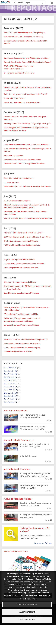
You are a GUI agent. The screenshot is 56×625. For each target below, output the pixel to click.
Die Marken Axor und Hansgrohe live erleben (23, 37)
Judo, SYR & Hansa (28, 456)
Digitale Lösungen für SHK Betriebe (19, 259)
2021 (14, 383)
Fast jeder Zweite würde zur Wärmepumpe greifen (32, 416)
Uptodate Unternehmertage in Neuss (20, 282)
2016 (14, 399)
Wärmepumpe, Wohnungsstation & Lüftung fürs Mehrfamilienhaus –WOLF (36, 476)
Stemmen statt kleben (13, 155)
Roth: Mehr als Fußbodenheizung (18, 178)
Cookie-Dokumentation (28, 599)
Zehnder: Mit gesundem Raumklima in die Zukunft (25, 94)
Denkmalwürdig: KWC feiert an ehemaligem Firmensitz (27, 186)
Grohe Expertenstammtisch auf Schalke (21, 241)
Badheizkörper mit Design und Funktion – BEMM (34, 486)
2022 (14, 380)
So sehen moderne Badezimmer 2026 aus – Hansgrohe (34, 445)
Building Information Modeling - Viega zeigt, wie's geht (27, 123)
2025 (14, 371)
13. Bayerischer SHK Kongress (17, 201)
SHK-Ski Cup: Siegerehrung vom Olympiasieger (24, 33)
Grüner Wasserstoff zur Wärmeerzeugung (22, 348)
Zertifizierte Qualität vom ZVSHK (18, 352)
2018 (14, 393)
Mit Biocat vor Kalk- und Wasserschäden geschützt (26, 339)
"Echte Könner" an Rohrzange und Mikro (21, 314)
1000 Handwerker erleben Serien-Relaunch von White (27, 237)
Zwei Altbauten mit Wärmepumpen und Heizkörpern (26, 145)
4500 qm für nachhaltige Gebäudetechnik (22, 245)
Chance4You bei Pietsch (14, 98)
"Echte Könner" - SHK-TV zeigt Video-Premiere (24, 164)
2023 (14, 377)
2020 (14, 386)
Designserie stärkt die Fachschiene (19, 73)
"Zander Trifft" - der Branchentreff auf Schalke (23, 233)
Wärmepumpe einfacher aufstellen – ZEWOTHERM (36, 515)
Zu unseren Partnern (43, 543)
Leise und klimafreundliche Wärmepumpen (22, 159)
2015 (14, 402)
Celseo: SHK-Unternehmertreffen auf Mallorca (24, 264)
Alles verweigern (27, 612)
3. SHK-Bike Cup (11, 182)
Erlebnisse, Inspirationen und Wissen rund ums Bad (26, 58)
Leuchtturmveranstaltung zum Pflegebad (21, 293)
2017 (14, 396)
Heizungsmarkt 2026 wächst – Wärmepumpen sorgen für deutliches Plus (33, 429)
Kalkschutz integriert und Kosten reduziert (22, 102)
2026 (14, 368)
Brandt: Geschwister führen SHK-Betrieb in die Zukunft (27, 62)
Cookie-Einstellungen (27, 604)
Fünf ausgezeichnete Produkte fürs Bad (21, 268)
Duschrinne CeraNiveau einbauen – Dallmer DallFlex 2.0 (35, 504)
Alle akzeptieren (27, 620)
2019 (14, 390)
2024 (14, 374)
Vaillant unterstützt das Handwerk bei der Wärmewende (28, 218)
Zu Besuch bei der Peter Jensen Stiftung (21, 325)
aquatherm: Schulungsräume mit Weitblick (22, 343)
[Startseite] (5, 2)
